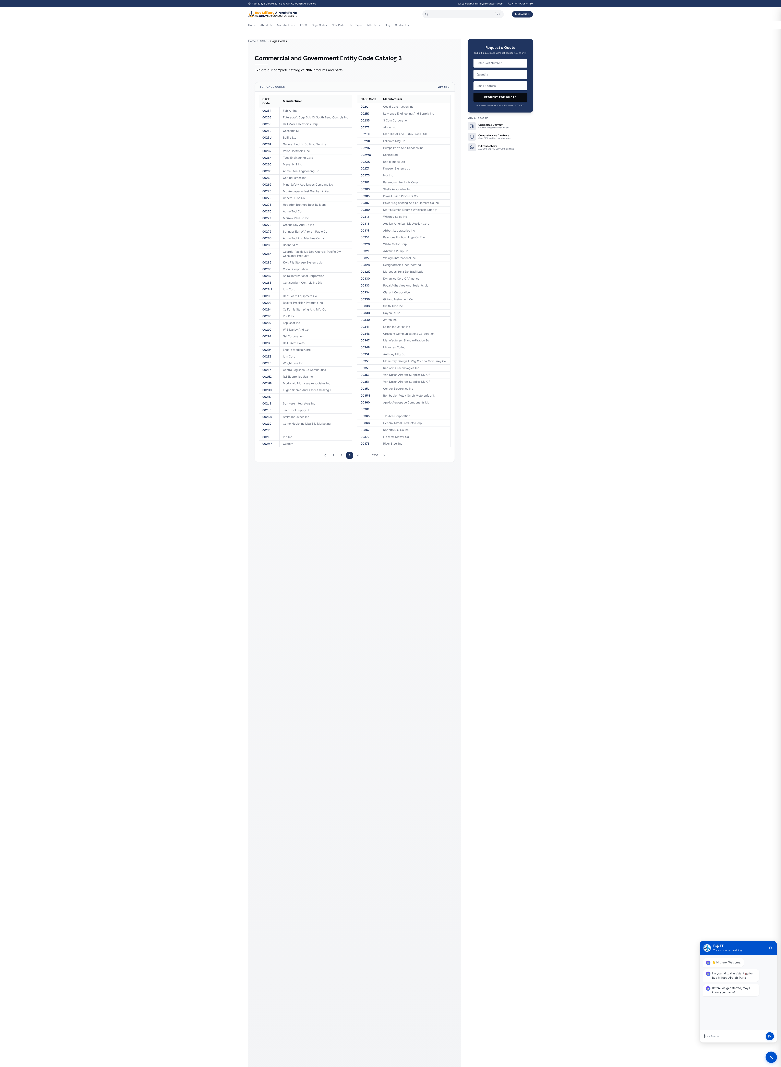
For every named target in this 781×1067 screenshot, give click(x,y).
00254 (266, 110)
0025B (266, 130)
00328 (365, 265)
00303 (365, 189)
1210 (375, 455)
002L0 (266, 423)
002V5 (365, 148)
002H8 (267, 383)
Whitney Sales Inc (395, 216)
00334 (365, 292)
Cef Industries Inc (294, 177)
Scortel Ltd (390, 154)
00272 (266, 198)
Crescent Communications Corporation (408, 333)
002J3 (266, 410)
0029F (266, 336)
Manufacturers (286, 25)
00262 (267, 151)
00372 (365, 436)
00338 (365, 306)
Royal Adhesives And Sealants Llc (405, 285)
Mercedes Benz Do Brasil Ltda (403, 271)
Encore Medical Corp (297, 349)
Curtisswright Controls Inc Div (302, 282)
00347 (365, 340)
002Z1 (365, 168)
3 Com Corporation (395, 120)
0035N (365, 395)
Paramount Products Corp (400, 182)
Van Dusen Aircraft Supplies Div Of (406, 374)
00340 (365, 319)
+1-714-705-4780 (522, 3)
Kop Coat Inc (291, 323)
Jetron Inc (390, 319)
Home (251, 25)
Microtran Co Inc (394, 347)
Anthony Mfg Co (394, 354)
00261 (266, 144)
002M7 (267, 443)
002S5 (365, 120)
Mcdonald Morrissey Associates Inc (306, 383)
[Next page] (384, 455)
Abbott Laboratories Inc (399, 230)
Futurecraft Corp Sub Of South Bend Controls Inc (315, 117)
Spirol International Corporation (303, 276)
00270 (266, 191)
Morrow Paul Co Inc (296, 218)
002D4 (267, 349)
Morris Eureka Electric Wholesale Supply (410, 209)
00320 (365, 244)
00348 (365, 347)
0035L (365, 388)
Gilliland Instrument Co (398, 299)
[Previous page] (325, 455)
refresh (771, 948)
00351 (365, 354)
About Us (266, 25)
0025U (267, 137)
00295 (266, 316)
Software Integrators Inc (299, 403)
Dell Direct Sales (293, 343)
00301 (365, 182)
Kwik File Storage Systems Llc (303, 262)
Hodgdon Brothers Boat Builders (304, 204)
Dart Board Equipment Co (300, 296)
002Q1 (365, 106)
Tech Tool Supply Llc (297, 410)
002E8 (266, 356)
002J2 (266, 403)
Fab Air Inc (290, 110)
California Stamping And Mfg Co (304, 309)
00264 (267, 157)
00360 (365, 402)
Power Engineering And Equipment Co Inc (411, 202)
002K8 (267, 417)
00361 (365, 409)
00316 (365, 237)
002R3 (365, 113)
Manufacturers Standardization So (406, 340)
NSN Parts (338, 25)
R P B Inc (289, 316)
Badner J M (290, 245)
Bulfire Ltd (290, 137)
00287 (266, 276)
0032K (365, 271)
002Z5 (365, 175)
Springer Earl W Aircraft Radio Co (305, 231)
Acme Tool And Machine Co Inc (304, 238)
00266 (267, 171)
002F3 (266, 363)
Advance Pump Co (395, 251)
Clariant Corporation (396, 292)
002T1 (365, 127)
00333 (365, 285)
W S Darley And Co (296, 329)
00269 (267, 184)
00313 (365, 223)
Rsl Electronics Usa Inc (298, 376)
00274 (266, 204)
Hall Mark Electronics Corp (300, 124)
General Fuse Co (294, 198)
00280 (267, 238)
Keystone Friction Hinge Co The (404, 237)
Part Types (355, 25)
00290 (267, 296)
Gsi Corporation (293, 336)
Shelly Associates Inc (397, 189)
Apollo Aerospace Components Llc (406, 402)
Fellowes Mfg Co (394, 141)
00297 (266, 323)
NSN (263, 41)
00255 (266, 117)
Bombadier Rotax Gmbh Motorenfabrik (409, 395)
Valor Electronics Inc (296, 151)
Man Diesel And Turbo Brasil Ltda (405, 134)
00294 (267, 309)
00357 (365, 374)
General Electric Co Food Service (304, 144)
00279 (266, 231)
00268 (267, 177)
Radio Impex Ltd (394, 161)
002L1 (266, 430)
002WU (366, 154)
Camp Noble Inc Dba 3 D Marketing (307, 423)
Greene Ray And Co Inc (298, 224)
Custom (288, 443)
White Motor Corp (395, 244)
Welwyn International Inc (399, 258)
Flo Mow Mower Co (396, 436)
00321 (365, 251)
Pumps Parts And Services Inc (403, 148)
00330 (365, 278)
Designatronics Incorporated (402, 265)
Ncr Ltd (388, 175)
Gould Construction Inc (398, 106)
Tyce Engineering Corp (298, 157)
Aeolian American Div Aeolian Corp (406, 223)
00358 (365, 381)
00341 (365, 326)
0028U (267, 289)
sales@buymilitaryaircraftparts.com (482, 3)
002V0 (365, 141)
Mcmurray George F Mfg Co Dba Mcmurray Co (414, 361)
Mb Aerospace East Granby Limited (306, 191)
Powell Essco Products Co (400, 196)
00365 (365, 416)
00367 (365, 430)
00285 (266, 262)
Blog (387, 25)
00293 (267, 302)
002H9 (267, 390)
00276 (266, 211)
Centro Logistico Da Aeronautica (304, 370)
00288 (267, 282)
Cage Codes (319, 25)
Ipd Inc (287, 437)
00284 (267, 253)
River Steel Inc (392, 443)
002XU (365, 161)
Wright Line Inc (293, 363)
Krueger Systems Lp (396, 168)
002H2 (267, 376)
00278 (266, 224)
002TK (365, 134)
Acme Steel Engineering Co (301, 171)
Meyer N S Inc (292, 164)
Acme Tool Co (292, 211)
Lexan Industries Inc (396, 326)
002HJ (267, 396)
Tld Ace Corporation (396, 416)
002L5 (266, 437)
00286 (267, 269)
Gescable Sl (291, 130)
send (770, 1036)
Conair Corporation (295, 269)
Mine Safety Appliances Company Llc (308, 184)
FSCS (303, 25)
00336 (365, 299)
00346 (365, 333)
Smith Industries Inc (296, 417)
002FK (267, 370)
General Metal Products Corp (402, 423)
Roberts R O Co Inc (396, 430)
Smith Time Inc (393, 306)
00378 (365, 443)
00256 (266, 124)
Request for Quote (500, 97)
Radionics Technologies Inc (401, 368)
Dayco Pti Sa (391, 313)
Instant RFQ (522, 14)
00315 (365, 230)
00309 (365, 209)
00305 (365, 196)
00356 (365, 368)
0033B (365, 313)
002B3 (267, 343)
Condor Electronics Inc (398, 388)
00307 (365, 202)
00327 (365, 258)
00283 (267, 245)
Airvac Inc (390, 127)
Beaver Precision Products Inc (303, 302)
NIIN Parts (373, 25)
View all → (443, 86)
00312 (365, 216)
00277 (266, 218)
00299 (267, 329)
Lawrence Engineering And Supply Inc (408, 113)
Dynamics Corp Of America (401, 278)
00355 (365, 361)
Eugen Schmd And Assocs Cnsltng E (307, 390)
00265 (266, 164)
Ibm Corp (289, 289)
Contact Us (402, 25)
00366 (365, 423)
